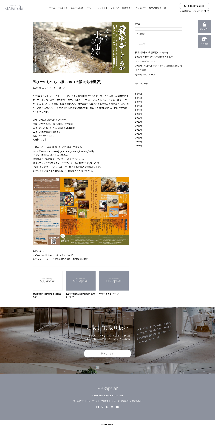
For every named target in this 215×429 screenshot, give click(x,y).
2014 (137, 141)
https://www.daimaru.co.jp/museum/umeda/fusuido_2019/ (63, 151)
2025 (137, 98)
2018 (137, 126)
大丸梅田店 (64, 127)
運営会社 (125, 401)
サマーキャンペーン (109, 294)
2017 (137, 130)
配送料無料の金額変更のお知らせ (151, 52)
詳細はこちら (107, 353)
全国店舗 (204, 44)
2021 (137, 114)
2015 (137, 137)
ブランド (90, 8)
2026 (137, 94)
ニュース (61, 87)
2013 (137, 145)
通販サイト (127, 8)
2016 (137, 133)
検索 (137, 24)
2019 (137, 122)
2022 (137, 110)
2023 (137, 106)
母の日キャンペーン (145, 74)
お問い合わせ (155, 8)
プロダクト (102, 8)
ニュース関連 (77, 8)
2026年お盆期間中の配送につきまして (154, 57)
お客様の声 (141, 8)
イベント (51, 87)
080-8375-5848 (196, 6)
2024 (137, 102)
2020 (137, 118)
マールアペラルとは (58, 8)
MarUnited (46, 255)
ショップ (115, 8)
